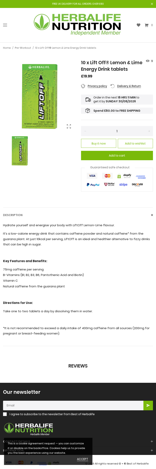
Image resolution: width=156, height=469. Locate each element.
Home (7, 48)
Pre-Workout (23, 48)
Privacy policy (97, 86)
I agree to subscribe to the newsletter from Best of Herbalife (52, 414)
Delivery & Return (129, 86)
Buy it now (99, 143)
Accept (82, 459)
